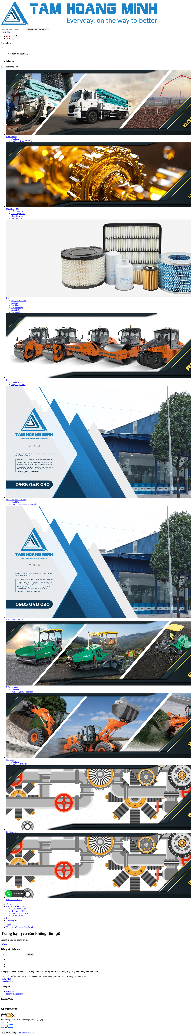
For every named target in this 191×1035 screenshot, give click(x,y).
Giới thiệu (10, 991)
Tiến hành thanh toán (26, 1032)
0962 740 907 (8, 979)
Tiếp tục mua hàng (9, 1033)
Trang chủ (10, 925)
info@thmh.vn (8, 981)
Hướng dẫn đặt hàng (14, 994)
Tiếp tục (4, 944)
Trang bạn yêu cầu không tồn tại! (19, 927)
